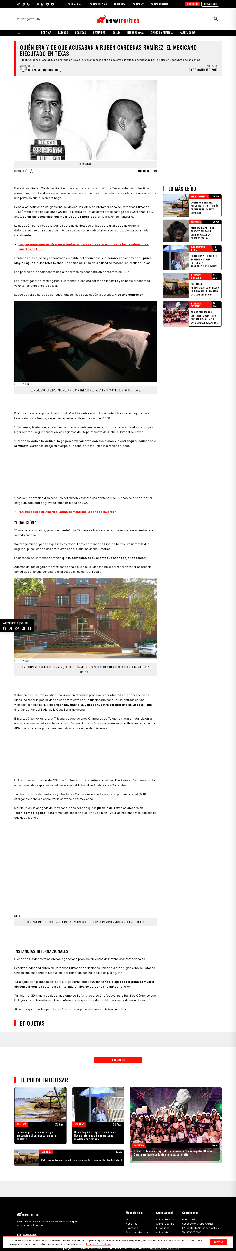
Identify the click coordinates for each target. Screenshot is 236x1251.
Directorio (132, 1228)
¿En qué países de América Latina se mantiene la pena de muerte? (67, 512)
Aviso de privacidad (137, 1232)
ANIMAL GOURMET (159, 4)
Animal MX (162, 1232)
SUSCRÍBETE (192, 4)
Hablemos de (187, 33)
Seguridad (99, 33)
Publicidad (188, 1219)
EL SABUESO (120, 4)
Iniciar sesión (210, 4)
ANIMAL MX (138, 4)
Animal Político (165, 1219)
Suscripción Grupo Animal (197, 1223)
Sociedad (80, 33)
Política (46, 33)
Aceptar (218, 1242)
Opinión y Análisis (162, 33)
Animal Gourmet (165, 1223)
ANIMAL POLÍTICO (98, 4)
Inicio (129, 1219)
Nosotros (131, 1223)
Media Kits (29, 1234)
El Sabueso (162, 1228)
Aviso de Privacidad (98, 1244)
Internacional (135, 33)
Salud (116, 33)
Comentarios (118, 1060)
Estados (63, 33)
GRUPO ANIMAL (75, 4)
